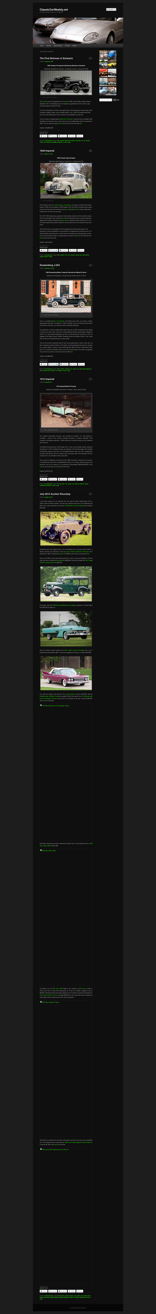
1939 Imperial (47, 150)
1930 (58, 369)
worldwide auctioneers (57, 142)
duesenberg (83, 369)
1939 (58, 255)
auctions (62, 140)
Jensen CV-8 (62, 554)
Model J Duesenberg (58, 321)
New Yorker (64, 220)
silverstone (83, 1297)
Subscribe (114, 100)
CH (84, 140)
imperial (49, 142)
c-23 (66, 255)
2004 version (82, 988)
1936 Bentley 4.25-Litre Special (74, 505)
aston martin (61, 1296)
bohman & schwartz (70, 140)
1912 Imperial (47, 379)
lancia (56, 1297)
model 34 (81, 484)
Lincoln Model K (70, 694)
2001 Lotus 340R (57, 988)
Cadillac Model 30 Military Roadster (50, 696)
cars (82, 140)
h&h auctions (85, 255)
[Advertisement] (107, 131)
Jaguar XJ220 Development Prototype (77, 551)
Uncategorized (48, 140)
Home (41, 45)
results (71, 1297)
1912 (58, 484)
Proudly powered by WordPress (78, 1308)
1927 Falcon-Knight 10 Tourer (48, 995)
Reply (50, 256)
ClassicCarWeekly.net (54, 9)
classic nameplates (65, 205)
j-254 (49, 370)
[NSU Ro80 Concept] (103, 63)
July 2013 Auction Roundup (55, 494)
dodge (85, 1296)
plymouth (66, 1297)
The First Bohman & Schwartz (56, 58)
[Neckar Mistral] (103, 82)
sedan (46, 256)
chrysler (88, 140)
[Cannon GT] (103, 91)
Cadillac (69, 209)
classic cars (43, 142)
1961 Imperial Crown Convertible (74, 650)
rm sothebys (59, 370)
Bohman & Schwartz (67, 119)
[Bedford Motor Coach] (103, 54)
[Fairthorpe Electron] (112, 63)
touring (86, 484)
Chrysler (65, 101)
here (60, 123)
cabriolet (78, 140)
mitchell (61, 1297)
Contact (74, 45)
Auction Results (58, 45)
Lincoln (77, 209)
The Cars (48, 45)
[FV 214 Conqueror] (112, 91)
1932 (58, 140)
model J (53, 370)
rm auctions (76, 1297)
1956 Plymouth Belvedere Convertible (64, 605)
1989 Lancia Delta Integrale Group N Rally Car (78, 1142)
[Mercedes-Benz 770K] (112, 73)
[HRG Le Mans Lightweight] (112, 82)
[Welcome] (103, 73)
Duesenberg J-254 (50, 265)
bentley (71, 1296)
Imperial (44, 101)
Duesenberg (59, 560)
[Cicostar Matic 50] (112, 54)
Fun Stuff (67, 45)
